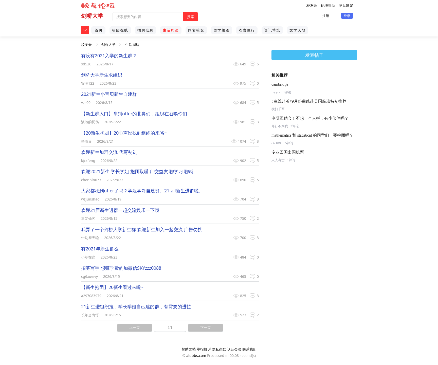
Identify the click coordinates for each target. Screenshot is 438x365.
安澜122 (87, 83)
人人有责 (278, 160)
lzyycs (275, 92)
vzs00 (85, 102)
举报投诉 (204, 349)
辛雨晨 (86, 141)
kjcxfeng (88, 160)
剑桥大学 (92, 16)
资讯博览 (272, 30)
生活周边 (171, 30)
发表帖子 (314, 55)
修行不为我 (279, 126)
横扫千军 (278, 109)
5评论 (289, 143)
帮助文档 (188, 349)
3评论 (287, 92)
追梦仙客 (88, 218)
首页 (99, 30)
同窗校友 (196, 30)
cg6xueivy (89, 276)
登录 (347, 15)
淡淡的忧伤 (90, 121)
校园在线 (120, 30)
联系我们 (249, 349)
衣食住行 (247, 30)
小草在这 (88, 257)
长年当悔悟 (90, 315)
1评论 (291, 160)
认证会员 (234, 349)
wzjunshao (90, 199)
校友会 (86, 42)
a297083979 (91, 295)
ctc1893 (277, 143)
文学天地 (297, 30)
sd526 (86, 64)
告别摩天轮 (90, 237)
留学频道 (221, 30)
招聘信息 (145, 30)
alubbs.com (196, 355)
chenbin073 (91, 179)
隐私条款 (219, 349)
